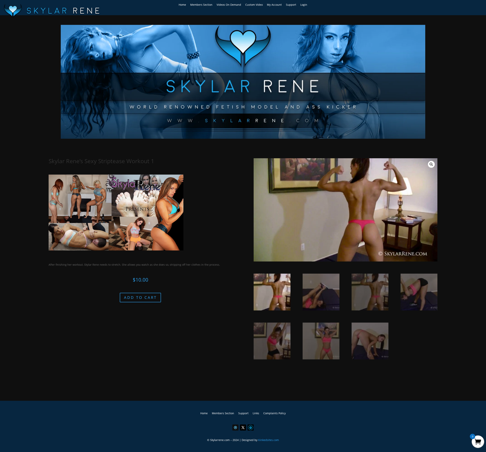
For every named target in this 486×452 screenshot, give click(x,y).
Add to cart (140, 297)
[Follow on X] (243, 427)
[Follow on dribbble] (235, 427)
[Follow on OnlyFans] (251, 427)
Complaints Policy (274, 413)
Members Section (201, 4)
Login (303, 4)
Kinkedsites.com (268, 440)
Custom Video (254, 4)
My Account (274, 4)
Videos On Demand (229, 4)
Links (256, 413)
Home (182, 4)
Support (291, 4)
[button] (431, 164)
